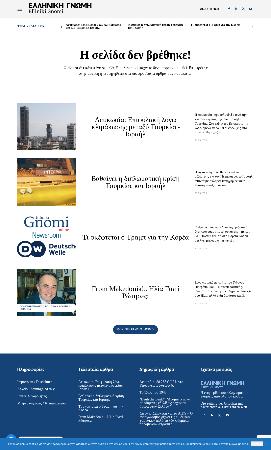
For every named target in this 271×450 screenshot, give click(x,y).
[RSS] (236, 9)
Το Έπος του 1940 (152, 392)
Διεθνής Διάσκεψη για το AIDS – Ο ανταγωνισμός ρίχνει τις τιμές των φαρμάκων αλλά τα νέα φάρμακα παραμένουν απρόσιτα (166, 418)
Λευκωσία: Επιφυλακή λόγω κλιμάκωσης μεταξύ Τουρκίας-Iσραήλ (93, 26)
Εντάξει (257, 443)
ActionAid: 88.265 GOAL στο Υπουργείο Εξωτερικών (161, 383)
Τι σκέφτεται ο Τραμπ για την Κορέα (215, 24)
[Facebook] (229, 9)
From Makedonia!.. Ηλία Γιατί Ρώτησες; (135, 292)
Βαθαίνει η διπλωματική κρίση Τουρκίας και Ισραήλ (155, 26)
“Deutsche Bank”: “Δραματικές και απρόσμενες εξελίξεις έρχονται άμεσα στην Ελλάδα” (165, 402)
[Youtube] (250, 9)
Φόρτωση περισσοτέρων (134, 329)
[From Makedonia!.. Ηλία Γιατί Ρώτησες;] (46, 292)
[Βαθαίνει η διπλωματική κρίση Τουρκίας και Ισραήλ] (46, 181)
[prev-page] (61, 27)
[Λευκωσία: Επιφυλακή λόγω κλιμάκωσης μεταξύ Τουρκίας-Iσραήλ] (46, 126)
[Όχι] (266, 444)
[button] (209, 9)
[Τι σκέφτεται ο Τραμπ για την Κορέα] (46, 237)
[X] (243, 9)
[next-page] (252, 27)
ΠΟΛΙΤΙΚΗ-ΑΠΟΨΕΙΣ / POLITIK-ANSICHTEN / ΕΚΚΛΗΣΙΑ (45, 308)
